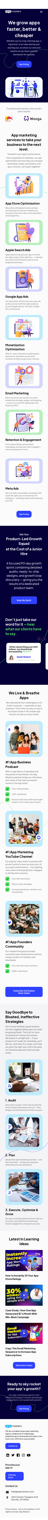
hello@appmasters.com (22, 1491)
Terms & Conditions (26, 1509)
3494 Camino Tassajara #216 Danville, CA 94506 (24, 1498)
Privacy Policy (11, 1509)
